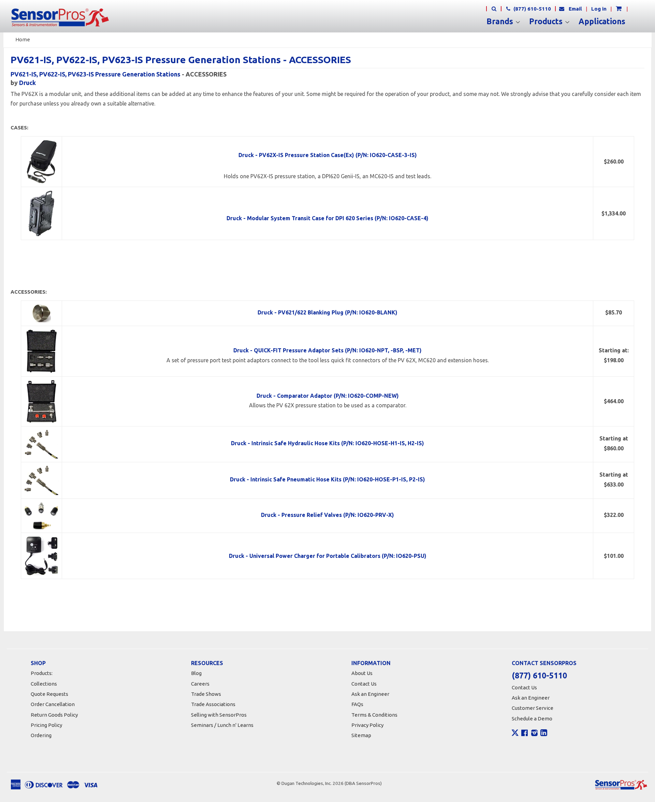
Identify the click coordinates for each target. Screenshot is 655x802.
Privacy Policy (367, 725)
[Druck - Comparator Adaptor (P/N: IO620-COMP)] (41, 401)
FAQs (357, 704)
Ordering (41, 735)
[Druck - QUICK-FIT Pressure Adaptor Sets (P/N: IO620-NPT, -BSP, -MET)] (41, 351)
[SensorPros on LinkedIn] (543, 733)
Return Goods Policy (54, 715)
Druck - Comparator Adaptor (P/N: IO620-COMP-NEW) (328, 396)
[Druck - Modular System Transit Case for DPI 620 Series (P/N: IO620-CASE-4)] (41, 213)
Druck (27, 82)
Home (22, 39)
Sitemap (361, 735)
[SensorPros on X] (515, 734)
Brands (500, 21)
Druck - (327, 350)
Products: (42, 673)
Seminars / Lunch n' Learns (222, 725)
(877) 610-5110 (531, 9)
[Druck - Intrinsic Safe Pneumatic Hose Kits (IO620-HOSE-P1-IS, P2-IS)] (41, 480)
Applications (602, 21)
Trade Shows (206, 694)
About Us (362, 673)
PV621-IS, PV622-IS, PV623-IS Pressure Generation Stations (95, 74)
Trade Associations (213, 704)
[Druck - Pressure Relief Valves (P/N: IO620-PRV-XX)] (41, 515)
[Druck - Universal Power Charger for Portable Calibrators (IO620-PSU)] (41, 555)
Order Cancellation (53, 704)
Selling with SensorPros (219, 715)
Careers (200, 684)
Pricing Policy (46, 725)
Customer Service (532, 708)
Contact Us (364, 684)
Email (575, 9)
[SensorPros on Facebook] (524, 733)
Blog (196, 673)
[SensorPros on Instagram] (534, 733)
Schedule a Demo (532, 718)
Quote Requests (49, 694)
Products (547, 21)
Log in (599, 9)
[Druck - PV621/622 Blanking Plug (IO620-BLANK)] (41, 313)
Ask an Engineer (370, 694)
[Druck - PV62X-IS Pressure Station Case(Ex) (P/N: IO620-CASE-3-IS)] (41, 161)
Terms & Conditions (374, 715)
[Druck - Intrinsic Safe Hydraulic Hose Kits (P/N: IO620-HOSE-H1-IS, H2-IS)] (41, 444)
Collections (44, 684)
